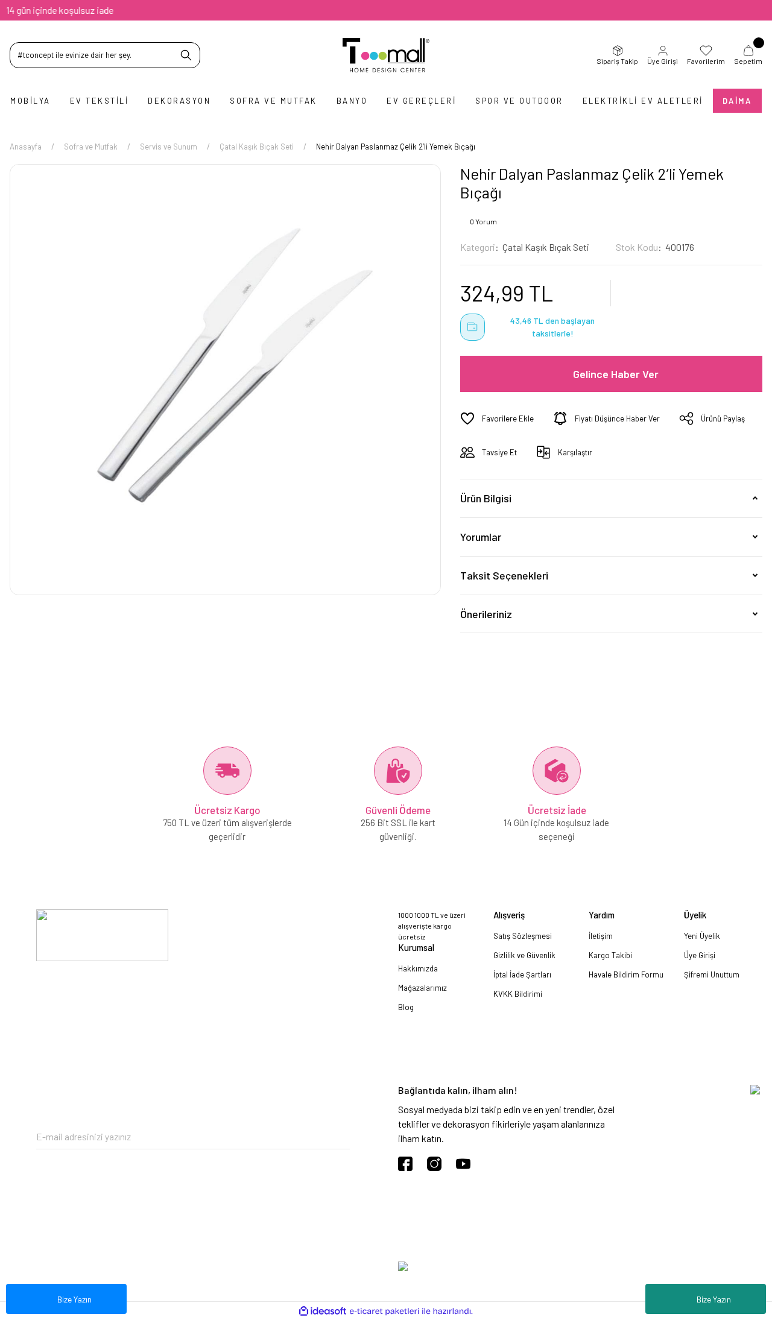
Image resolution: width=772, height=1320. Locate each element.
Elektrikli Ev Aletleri (643, 101)
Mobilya (30, 101)
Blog (406, 1007)
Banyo (352, 101)
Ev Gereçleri (421, 101)
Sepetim (748, 61)
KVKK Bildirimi (517, 994)
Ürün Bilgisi (485, 498)
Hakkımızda (418, 968)
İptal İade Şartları (522, 974)
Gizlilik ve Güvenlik (524, 955)
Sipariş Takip (617, 61)
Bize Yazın (714, 1299)
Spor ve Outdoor (519, 101)
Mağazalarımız (422, 988)
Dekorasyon (179, 101)
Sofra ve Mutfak (273, 101)
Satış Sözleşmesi (522, 936)
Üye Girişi (662, 61)
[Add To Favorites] (497, 418)
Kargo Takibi (610, 955)
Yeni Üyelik (702, 936)
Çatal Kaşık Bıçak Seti (545, 247)
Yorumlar (480, 536)
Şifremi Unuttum (711, 974)
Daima (737, 101)
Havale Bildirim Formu (626, 974)
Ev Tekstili (99, 101)
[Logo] (386, 55)
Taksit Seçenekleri (504, 575)
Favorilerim (706, 61)
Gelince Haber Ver (616, 374)
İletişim (601, 936)
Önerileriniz (486, 614)
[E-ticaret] (384, 1311)
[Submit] (341, 1137)
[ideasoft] (323, 1311)
